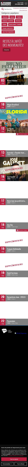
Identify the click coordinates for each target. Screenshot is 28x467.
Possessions (11, 321)
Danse (12, 17)
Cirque (4, 24)
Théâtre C (9, 82)
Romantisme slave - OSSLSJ (16, 297)
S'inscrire (6, 50)
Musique (18, 21)
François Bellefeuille (14, 249)
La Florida (10, 129)
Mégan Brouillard (13, 105)
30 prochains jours (23, 10)
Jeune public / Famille (15, 24)
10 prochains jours (23, 8)
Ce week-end (16, 8)
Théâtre (19, 17)
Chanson (5, 17)
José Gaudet (11, 177)
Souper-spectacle (8, 28)
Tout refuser (20, 464)
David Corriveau (12, 273)
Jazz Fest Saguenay (8, 32)
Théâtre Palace (14, 154)
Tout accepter (14, 459)
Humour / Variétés (8, 21)
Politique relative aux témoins (15, 455)
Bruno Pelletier (12, 81)
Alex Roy (10, 225)
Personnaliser (7, 464)
